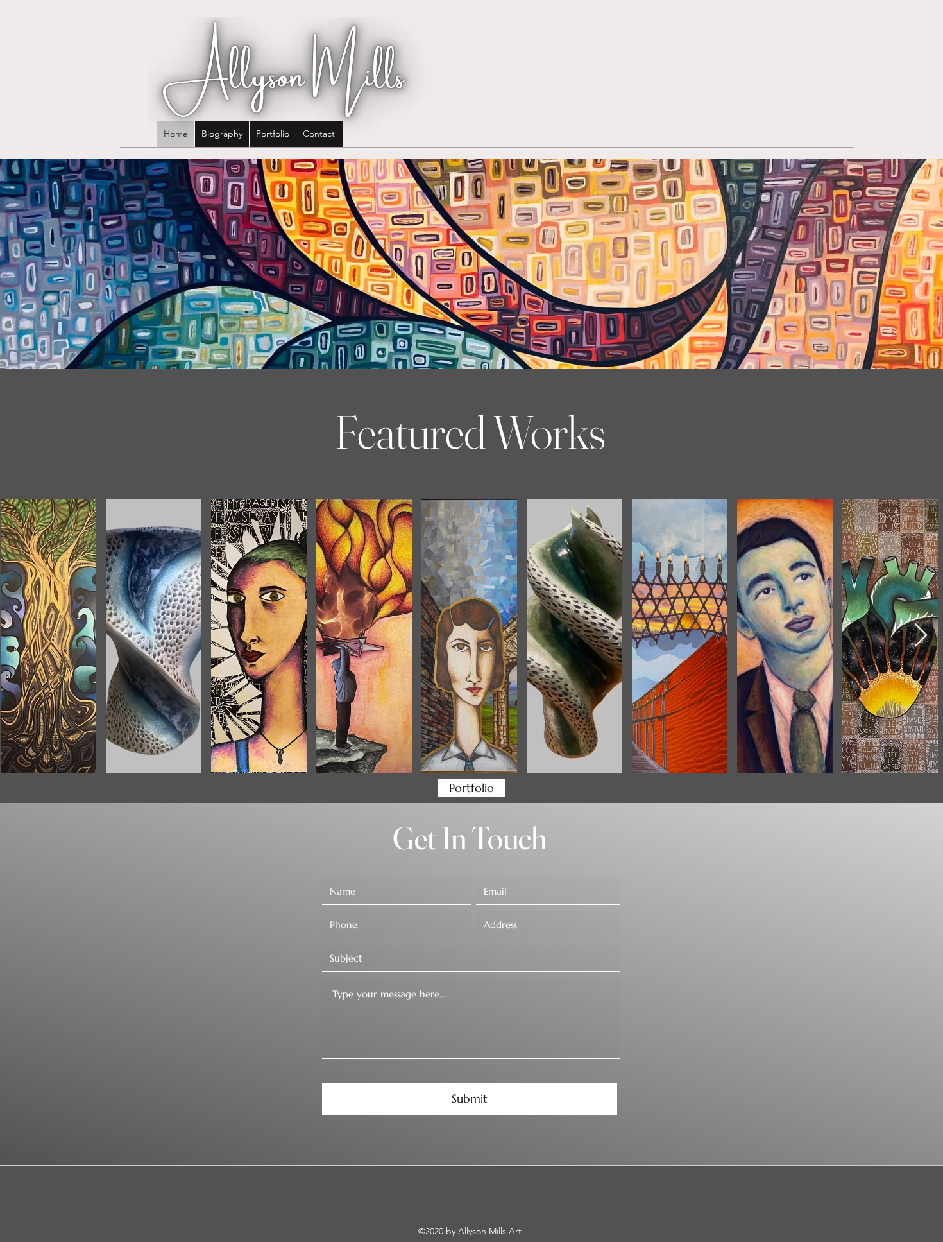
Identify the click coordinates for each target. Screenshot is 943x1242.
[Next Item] (920, 635)
